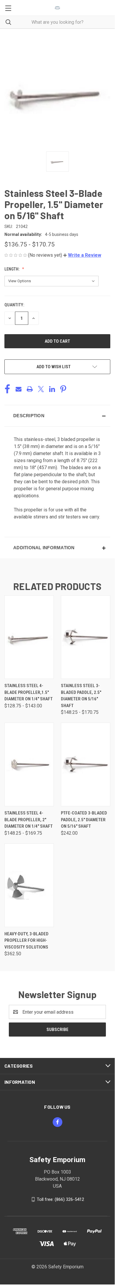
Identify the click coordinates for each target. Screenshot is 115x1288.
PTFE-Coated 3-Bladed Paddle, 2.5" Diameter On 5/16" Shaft (84, 819)
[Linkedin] (52, 389)
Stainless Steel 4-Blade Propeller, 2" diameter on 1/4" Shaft (28, 819)
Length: (12, 269)
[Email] (18, 389)
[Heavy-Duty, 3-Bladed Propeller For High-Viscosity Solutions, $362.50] (29, 885)
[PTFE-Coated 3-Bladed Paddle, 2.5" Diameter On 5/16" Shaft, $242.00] (85, 764)
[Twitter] (41, 389)
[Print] (30, 389)
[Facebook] (7, 389)
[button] (82, 255)
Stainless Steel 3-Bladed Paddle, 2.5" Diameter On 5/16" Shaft (81, 695)
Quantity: (14, 304)
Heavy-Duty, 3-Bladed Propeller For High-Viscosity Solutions (26, 940)
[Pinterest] (63, 389)
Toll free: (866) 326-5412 (60, 1199)
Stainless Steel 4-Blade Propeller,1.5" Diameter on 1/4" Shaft (28, 692)
